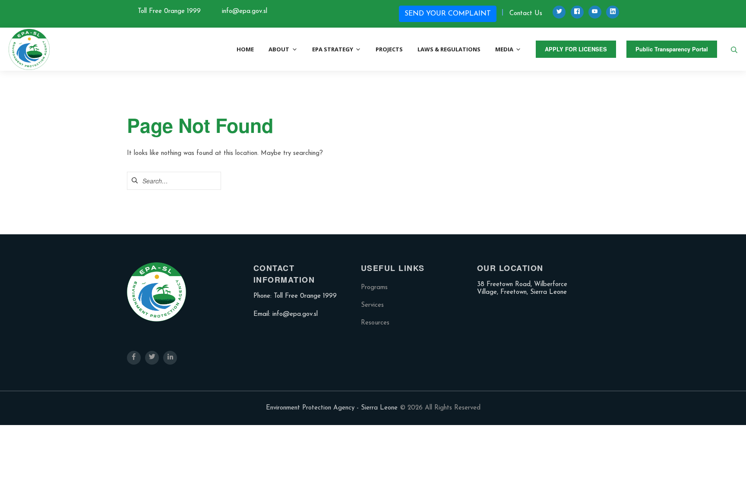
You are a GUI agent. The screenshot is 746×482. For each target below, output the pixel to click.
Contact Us (525, 13)
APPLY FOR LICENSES (576, 49)
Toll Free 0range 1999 (169, 11)
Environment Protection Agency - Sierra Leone (332, 408)
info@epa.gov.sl (244, 11)
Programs (374, 287)
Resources (375, 323)
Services (372, 305)
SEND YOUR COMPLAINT (448, 13)
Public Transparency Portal (671, 49)
